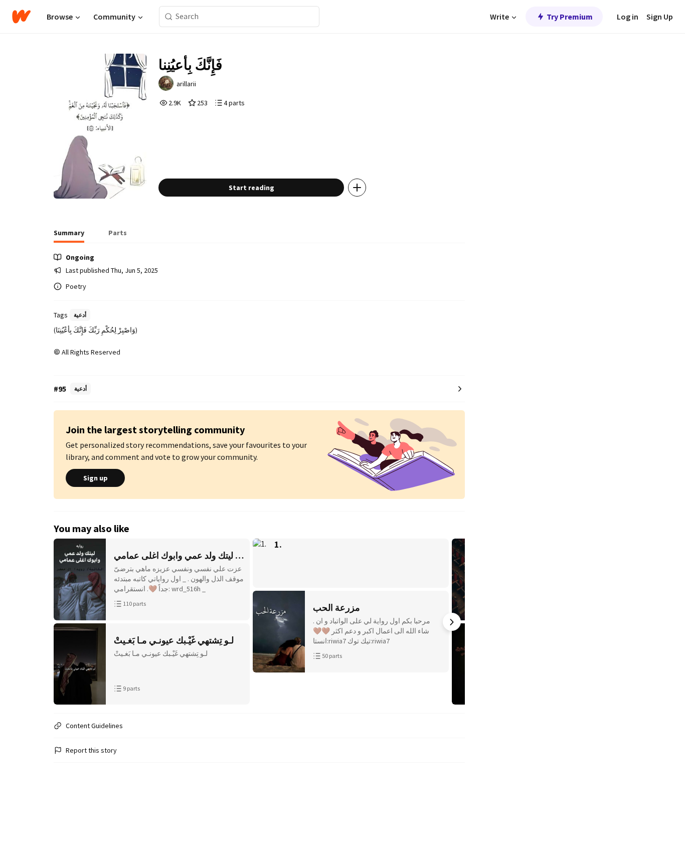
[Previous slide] (67, 622)
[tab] (69, 236)
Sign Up (659, 17)
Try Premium (570, 17)
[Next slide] (452, 622)
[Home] (21, 17)
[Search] (169, 17)
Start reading (251, 187)
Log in (627, 17)
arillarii (186, 83)
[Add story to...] (357, 188)
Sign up (95, 477)
